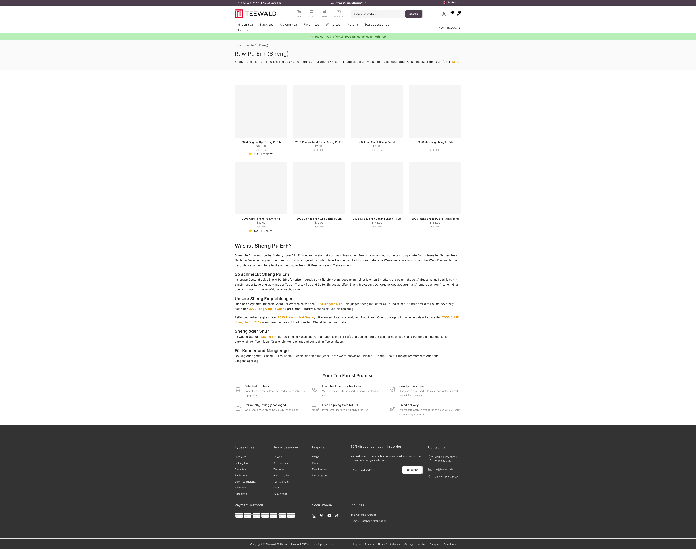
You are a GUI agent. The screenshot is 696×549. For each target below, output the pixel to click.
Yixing (315, 456)
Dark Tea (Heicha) (245, 481)
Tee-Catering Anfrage (363, 514)
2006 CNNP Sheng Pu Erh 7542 (261, 218)
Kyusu (315, 463)
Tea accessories (376, 24)
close (236, 36)
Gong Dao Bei (281, 475)
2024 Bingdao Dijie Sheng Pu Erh (261, 142)
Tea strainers (281, 481)
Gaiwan (277, 456)
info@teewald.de (272, 2)
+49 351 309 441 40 (248, 2)
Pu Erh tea (241, 475)
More (456, 61)
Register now (359, 2)
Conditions (450, 544)
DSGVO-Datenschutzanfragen (368, 520)
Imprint (357, 544)
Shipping (435, 544)
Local (311, 16)
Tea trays (278, 469)
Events (243, 30)
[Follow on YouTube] (329, 516)
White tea (333, 24)
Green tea (245, 24)
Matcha (352, 24)
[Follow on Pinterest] (322, 516)
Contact (338, 16)
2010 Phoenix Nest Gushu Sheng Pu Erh (319, 142)
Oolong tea (288, 24)
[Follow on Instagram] (314, 516)
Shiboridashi (280, 463)
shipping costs (324, 544)
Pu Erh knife (280, 493)
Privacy (369, 544)
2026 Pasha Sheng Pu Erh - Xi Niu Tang (435, 218)
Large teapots (320, 475)
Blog (324, 16)
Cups (276, 487)
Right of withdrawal (389, 544)
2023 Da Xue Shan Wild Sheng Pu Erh (319, 218)
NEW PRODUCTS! (449, 27)
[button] (451, 2)
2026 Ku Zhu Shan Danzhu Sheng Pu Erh (377, 218)
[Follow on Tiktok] (337, 516)
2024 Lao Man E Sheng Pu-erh (377, 142)
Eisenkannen (319, 469)
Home (238, 45)
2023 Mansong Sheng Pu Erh (435, 142)
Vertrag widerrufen (415, 544)
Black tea (266, 24)
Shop (298, 16)
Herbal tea (241, 493)
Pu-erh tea (311, 24)
